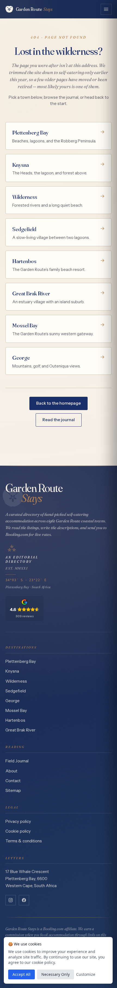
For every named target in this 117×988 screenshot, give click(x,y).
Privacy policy (18, 821)
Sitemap (13, 790)
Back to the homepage (58, 403)
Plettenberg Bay (20, 661)
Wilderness (16, 681)
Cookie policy (18, 831)
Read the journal (58, 419)
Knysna (12, 671)
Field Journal (17, 761)
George (12, 700)
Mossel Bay (16, 710)
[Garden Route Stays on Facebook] (24, 900)
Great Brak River (20, 730)
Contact (13, 780)
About (11, 771)
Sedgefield (15, 691)
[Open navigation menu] (106, 9)
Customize (85, 974)
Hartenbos (15, 720)
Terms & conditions (23, 841)
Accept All (21, 974)
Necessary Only (55, 974)
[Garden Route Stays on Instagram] (10, 900)
